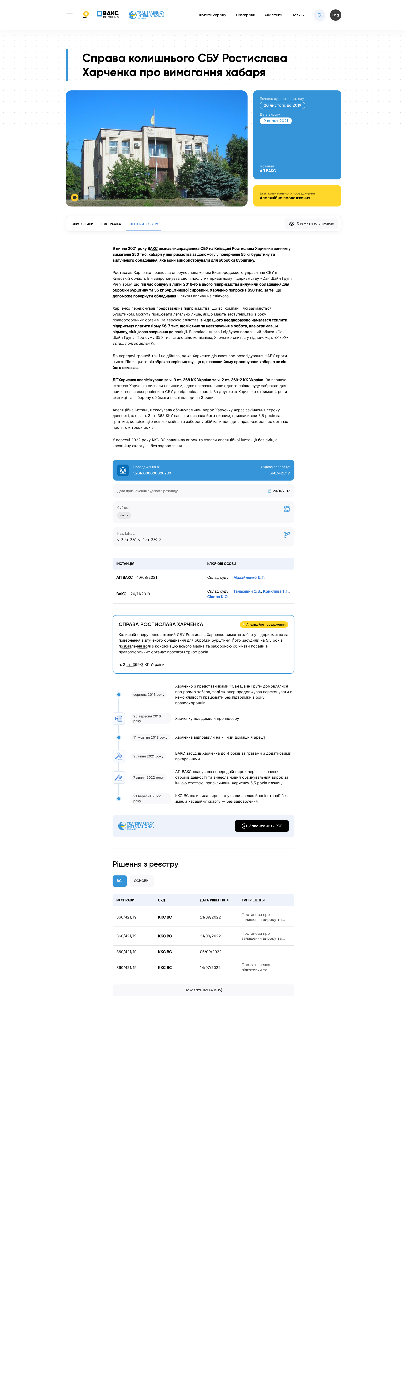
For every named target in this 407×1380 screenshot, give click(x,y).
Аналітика (273, 15)
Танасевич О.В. (247, 591)
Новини (298, 15)
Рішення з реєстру (144, 224)
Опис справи (82, 224)
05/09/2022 (211, 952)
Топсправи (245, 15)
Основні (142, 881)
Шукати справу (212, 15)
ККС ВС (165, 917)
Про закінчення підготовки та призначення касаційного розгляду (265, 967)
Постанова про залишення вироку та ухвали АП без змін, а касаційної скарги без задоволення (262, 917)
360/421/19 (126, 917)
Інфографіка (111, 224)
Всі (119, 881)
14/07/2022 (210, 967)
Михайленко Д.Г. (249, 577)
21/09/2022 (210, 917)
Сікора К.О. (217, 596)
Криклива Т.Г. (276, 591)
